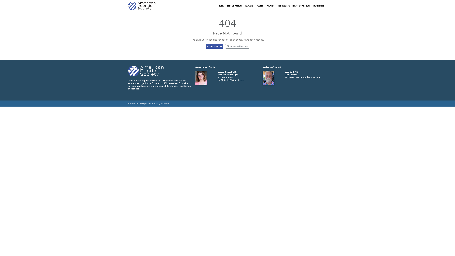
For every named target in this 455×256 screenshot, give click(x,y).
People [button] (260, 6)
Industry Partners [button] (301, 6)
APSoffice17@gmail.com (232, 80)
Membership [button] (319, 6)
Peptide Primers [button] (234, 6)
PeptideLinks (284, 6)
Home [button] (221, 6)
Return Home (216, 46)
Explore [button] (249, 6)
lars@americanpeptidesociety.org (304, 77)
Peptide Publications (239, 46)
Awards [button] (271, 6)
